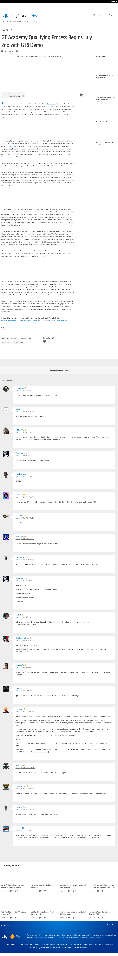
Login (99, 15)
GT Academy (51, 104)
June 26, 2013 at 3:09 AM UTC (24, 788)
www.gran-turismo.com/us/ (33, 321)
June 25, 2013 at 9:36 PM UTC (24, 667)
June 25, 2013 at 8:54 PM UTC (24, 640)
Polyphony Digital (18, 342)
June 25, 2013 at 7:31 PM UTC (24, 518)
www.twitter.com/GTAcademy (57, 321)
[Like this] (16, 891)
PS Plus (27, 22)
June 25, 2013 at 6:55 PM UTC (24, 455)
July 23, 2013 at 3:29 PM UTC (24, 830)
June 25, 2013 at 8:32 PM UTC (24, 617)
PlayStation (24, 15)
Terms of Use (39, 944)
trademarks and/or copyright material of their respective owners (65, 937)
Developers (109, 944)
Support (20, 944)
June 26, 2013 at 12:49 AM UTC (25, 768)
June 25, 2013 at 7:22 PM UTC (24, 476)
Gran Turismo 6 (14, 154)
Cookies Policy (62, 944)
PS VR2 (9, 22)
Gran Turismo (5, 338)
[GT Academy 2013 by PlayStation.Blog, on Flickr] (37, 129)
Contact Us (99, 944)
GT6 (30, 338)
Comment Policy (9, 944)
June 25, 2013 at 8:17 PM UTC (24, 580)
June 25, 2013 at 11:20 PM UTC (24, 711)
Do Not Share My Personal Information (75, 948)
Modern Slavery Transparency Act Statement (45, 948)
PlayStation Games (7, 342)
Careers (84, 944)
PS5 (4, 22)
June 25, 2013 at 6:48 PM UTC (24, 411)
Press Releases (74, 944)
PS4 (14, 22)
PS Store (20, 22)
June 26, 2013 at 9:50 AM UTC (24, 809)
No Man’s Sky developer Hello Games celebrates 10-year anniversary (13, 886)
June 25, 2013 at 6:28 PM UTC (24, 390)
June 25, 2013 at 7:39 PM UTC (24, 539)
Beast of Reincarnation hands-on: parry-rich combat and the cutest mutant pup (102, 886)
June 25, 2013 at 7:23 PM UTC (24, 497)
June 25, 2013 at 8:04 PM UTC (24, 559)
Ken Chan (10, 94)
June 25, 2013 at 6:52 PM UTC (24, 432)
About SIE (28, 944)
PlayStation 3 (12, 146)
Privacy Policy (50, 944)
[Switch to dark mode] (94, 15)
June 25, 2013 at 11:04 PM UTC (24, 690)
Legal (91, 944)
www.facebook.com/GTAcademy (12, 321)
